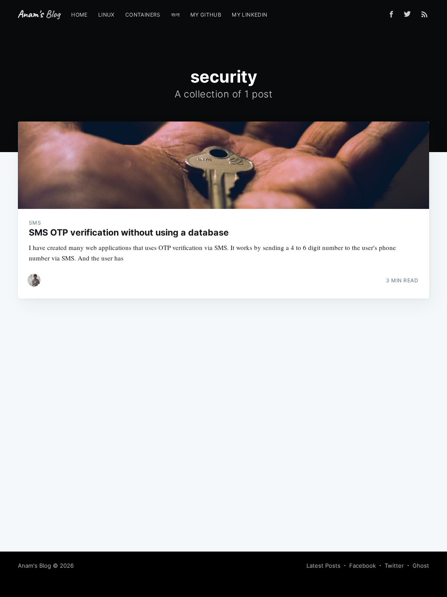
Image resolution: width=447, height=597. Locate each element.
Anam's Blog (34, 565)
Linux (106, 14)
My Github (206, 14)
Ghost (421, 565)
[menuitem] (79, 14)
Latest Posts (323, 565)
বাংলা (175, 14)
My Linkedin (249, 14)
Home (79, 14)
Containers (143, 14)
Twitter (394, 565)
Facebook (362, 565)
